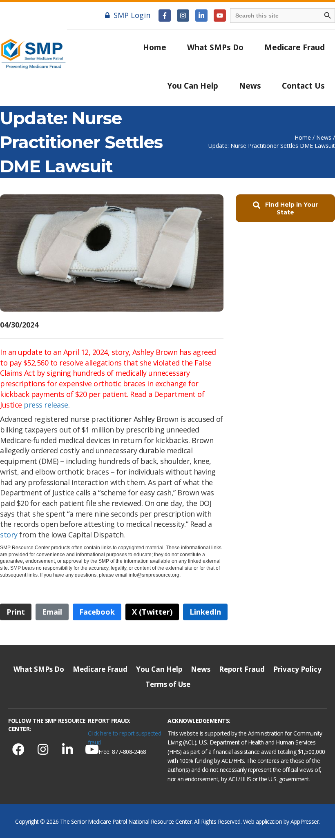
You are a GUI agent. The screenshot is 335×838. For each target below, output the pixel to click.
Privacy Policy (297, 669)
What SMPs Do (215, 47)
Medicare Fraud (294, 47)
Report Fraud (242, 669)
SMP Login (132, 15)
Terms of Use (167, 684)
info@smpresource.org (153, 575)
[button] (165, 15)
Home (154, 47)
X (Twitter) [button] (152, 612)
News (250, 85)
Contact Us (303, 85)
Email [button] (52, 612)
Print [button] (16, 612)
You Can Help (193, 85)
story (9, 534)
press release (46, 405)
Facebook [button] (97, 612)
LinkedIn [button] (205, 612)
